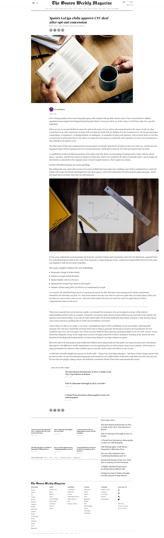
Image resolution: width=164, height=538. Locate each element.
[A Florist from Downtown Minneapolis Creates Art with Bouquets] (57, 399)
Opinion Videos (72, 504)
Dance (51, 496)
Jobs (85, 504)
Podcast (103, 496)
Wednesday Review (73, 496)
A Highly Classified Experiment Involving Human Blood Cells (114, 467)
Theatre (51, 506)
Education (87, 489)
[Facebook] (51, 30)
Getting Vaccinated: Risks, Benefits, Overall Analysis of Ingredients (115, 474)
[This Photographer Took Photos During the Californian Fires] (41, 441)
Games (86, 492)
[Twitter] (55, 30)
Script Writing (53, 499)
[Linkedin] (118, 496)
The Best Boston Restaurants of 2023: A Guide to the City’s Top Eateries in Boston (88, 373)
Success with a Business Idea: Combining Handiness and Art (63, 448)
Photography (105, 499)
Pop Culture (53, 501)
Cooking (103, 492)
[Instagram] (118, 493)
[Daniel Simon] (51, 109)
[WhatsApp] (62, 30)
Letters (70, 494)
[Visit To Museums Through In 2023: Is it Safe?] (57, 387)
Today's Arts (53, 489)
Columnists (71, 489)
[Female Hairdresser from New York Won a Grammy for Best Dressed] (87, 441)
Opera (51, 508)
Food (85, 496)
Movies (51, 494)
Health (86, 501)
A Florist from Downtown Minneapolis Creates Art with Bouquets (87, 396)
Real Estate (87, 513)
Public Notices (72, 499)
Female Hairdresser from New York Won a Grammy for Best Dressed (86, 449)
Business (51, 25)
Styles (86, 494)
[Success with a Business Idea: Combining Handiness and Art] (64, 441)
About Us (121, 503)
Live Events (104, 494)
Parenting (87, 511)
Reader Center (105, 489)
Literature (52, 504)
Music (51, 492)
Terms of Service (123, 506)
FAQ (69, 501)
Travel (86, 508)
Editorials (71, 492)
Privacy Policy (122, 508)
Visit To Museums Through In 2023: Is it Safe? (85, 383)
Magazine (87, 499)
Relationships (88, 506)
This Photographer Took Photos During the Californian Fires (41, 448)
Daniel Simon (60, 109)
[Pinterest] (58, 30)
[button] (37, 3)
